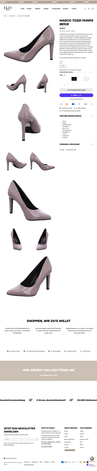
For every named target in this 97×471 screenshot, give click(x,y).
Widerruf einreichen (70, 450)
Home (5, 15)
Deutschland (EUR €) (11, 458)
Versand (53, 462)
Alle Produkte (12, 15)
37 (69, 79)
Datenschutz (35, 462)
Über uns (66, 444)
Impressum (27, 462)
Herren (66, 433)
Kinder (66, 436)
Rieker (81, 444)
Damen (66, 431)
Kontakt (66, 447)
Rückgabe (46, 462)
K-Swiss (82, 433)
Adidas (81, 431)
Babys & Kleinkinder (69, 439)
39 (81, 79)
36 (63, 79)
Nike (81, 442)
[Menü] (94, 457)
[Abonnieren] (37, 439)
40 (86, 78)
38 (74, 78)
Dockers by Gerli (84, 439)
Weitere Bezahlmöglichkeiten (76, 98)
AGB (41, 462)
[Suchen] (85, 8)
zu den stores (46, 446)
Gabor (81, 436)
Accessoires (67, 442)
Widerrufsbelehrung (29, 464)
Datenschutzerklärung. (9, 444)
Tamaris (82, 447)
